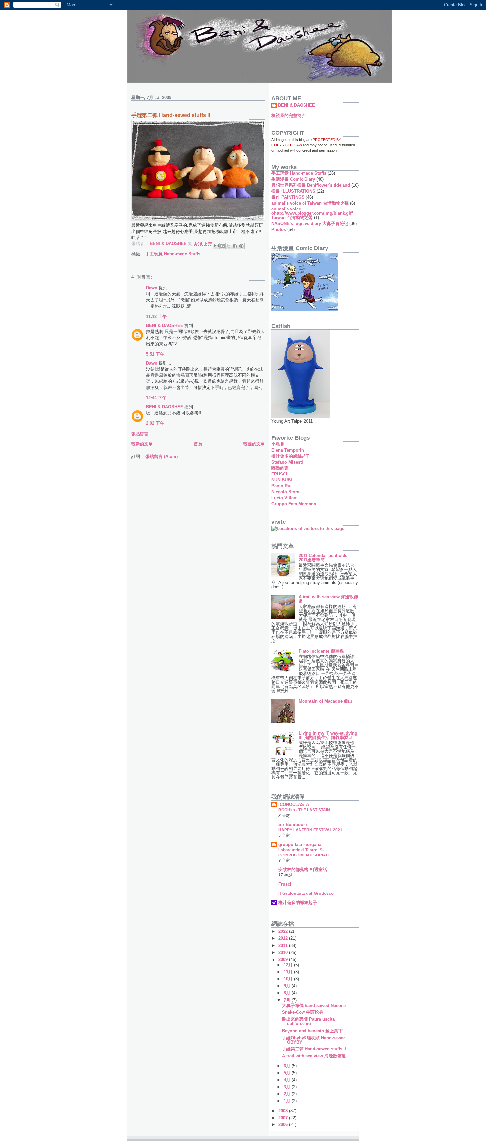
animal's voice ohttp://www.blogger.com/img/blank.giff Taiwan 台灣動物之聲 (312, 213)
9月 (288, 985)
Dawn (151, 287)
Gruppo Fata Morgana (293, 503)
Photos (278, 229)
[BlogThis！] (222, 246)
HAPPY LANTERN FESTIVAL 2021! (311, 830)
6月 (288, 1065)
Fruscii (285, 884)
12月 (289, 964)
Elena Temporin (287, 450)
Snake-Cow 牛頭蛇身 (302, 1012)
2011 (283, 945)
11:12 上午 (156, 316)
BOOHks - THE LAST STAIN (304, 810)
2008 (283, 1110)
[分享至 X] (228, 246)
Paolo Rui (281, 485)
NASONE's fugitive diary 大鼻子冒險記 (309, 223)
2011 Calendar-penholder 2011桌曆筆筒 (324, 557)
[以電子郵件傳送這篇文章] (216, 246)
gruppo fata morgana (299, 844)
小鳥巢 (277, 444)
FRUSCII (280, 474)
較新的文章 (142, 443)
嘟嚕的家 (280, 468)
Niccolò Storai (286, 491)
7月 (288, 1000)
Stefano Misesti (287, 462)
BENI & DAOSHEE (164, 325)
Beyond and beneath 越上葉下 (312, 1030)
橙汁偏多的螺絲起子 (290, 456)
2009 (283, 959)
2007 (283, 1117)
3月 (288, 1086)
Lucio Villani (284, 497)
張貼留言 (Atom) (161, 456)
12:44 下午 (156, 397)
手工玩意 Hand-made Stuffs (172, 253)
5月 (288, 1072)
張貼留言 (139, 433)
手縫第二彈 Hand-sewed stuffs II (314, 1048)
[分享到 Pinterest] (241, 246)
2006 (283, 1124)
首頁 (198, 443)
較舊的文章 (254, 443)
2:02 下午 (155, 423)
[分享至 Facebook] (235, 246)
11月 (289, 972)
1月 (288, 1100)
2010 (283, 952)
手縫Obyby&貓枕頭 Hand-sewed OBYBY (314, 1040)
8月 (288, 992)
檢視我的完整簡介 (288, 115)
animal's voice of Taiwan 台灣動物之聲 (310, 203)
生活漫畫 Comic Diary (293, 179)
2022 (283, 931)
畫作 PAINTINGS (287, 197)
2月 (288, 1093)
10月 (289, 978)
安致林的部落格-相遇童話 (302, 869)
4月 (288, 1079)
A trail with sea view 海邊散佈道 (328, 599)
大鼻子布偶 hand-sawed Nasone (314, 1005)
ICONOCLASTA (293, 804)
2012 (283, 938)
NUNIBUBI (281, 479)
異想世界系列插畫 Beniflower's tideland (310, 185)
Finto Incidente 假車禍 (321, 651)
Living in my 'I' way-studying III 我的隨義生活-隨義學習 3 (328, 735)
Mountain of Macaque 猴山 (325, 701)
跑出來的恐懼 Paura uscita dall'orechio (308, 1021)
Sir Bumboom (292, 824)
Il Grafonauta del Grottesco (306, 893)
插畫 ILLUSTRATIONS (293, 191)
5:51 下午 (155, 354)
